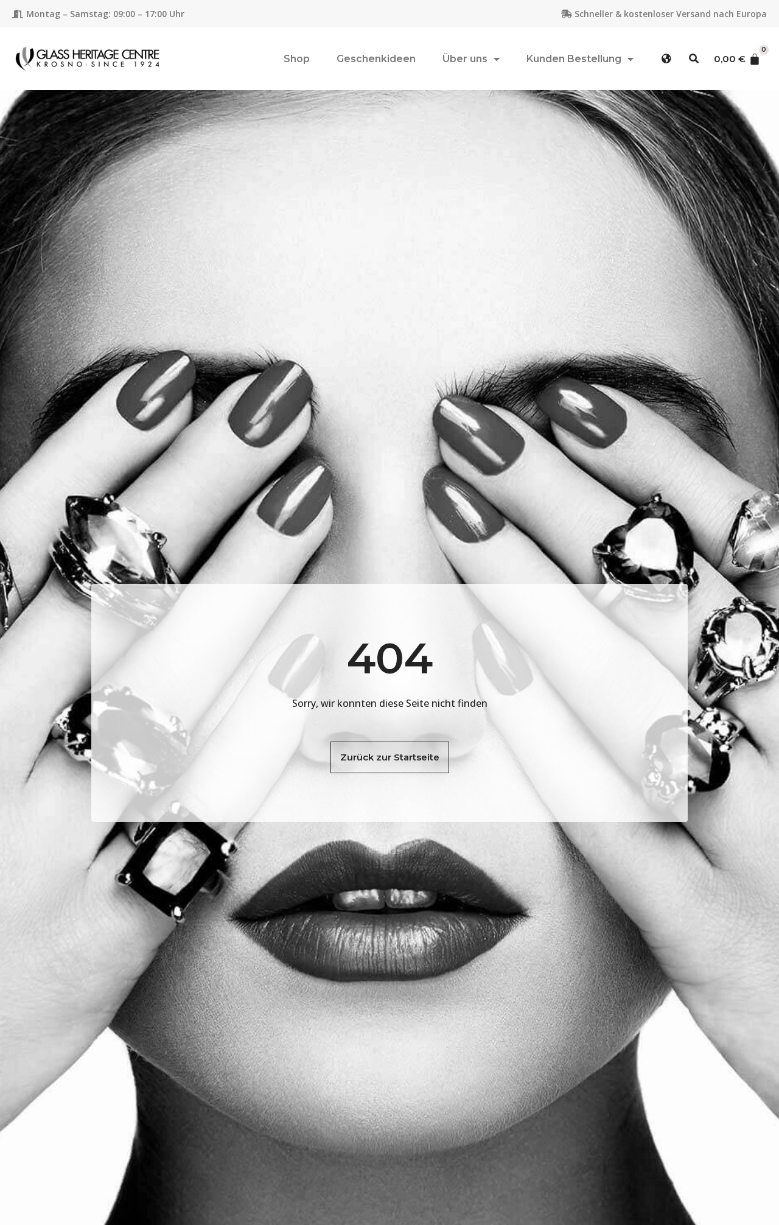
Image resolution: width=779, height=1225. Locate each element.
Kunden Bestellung (573, 59)
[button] (666, 59)
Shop (297, 59)
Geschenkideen (376, 59)
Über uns (464, 59)
